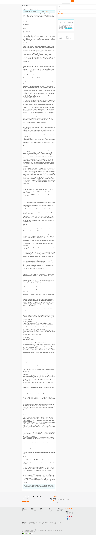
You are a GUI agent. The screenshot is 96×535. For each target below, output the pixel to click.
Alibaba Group (23, 530)
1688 (41, 530)
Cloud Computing (68, 35)
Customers (23, 512)
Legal (35, 529)
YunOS (47, 530)
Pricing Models (24, 510)
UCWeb (53, 530)
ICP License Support (42, 512)
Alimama (43, 530)
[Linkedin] (67, 513)
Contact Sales (55, 496)
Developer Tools (60, 38)
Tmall (31, 530)
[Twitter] (69, 513)
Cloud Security (60, 37)
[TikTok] (72, 513)
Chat (51, 496)
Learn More (59, 13)
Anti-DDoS (40, 522)
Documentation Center (60, 509)
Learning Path (54, 523)
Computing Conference (61, 35)
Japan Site (30, 523)
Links (43, 529)
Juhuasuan (33, 530)
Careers (23, 529)
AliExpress (36, 530)
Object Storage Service (45, 522)
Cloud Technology (68, 37)
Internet (59, 36)
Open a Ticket (52, 500)
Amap (51, 530)
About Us (27, 529)
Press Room (58, 512)
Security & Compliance (59, 511)
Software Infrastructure (48, 523)
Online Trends (67, 36)
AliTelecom (49, 530)
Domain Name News (68, 38)
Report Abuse (50, 512)
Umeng (55, 530)
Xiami (57, 530)
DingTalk (59, 530)
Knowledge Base (42, 510)
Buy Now (62, 13)
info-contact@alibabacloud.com (68, 28)
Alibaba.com (39, 530)
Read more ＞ (46, 11)
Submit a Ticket (50, 510)
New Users (59, 523)
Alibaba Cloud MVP (59, 510)
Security (60, 522)
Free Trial (32, 509)
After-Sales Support (51, 511)
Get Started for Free (25, 501)
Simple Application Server (34, 510)
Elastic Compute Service (32, 522)
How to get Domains (42, 523)
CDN (36, 522)
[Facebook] (66, 513)
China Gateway (41, 511)
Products (23, 511)
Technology (41, 509)
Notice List (39, 529)
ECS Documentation (35, 523)
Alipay (61, 530)
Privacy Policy (31, 529)
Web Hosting (55, 522)
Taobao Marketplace (27, 530)
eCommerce (51, 522)
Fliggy (45, 530)
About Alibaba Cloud (24, 509)
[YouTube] (70, 513)
